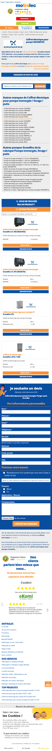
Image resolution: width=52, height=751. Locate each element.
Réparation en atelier (8, 645)
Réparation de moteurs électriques (13, 681)
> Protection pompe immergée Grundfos (16, 186)
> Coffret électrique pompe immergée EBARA (17, 115)
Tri (7, 491)
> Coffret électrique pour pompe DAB (15, 112)
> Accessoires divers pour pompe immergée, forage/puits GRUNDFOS (26, 173)
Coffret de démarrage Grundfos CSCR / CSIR (16, 693)
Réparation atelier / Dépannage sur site (14, 674)
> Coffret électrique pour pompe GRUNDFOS (17, 183)
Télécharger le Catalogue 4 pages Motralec (15, 665)
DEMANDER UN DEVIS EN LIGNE (26, 74)
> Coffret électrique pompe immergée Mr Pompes (19, 131)
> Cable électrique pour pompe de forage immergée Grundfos (23, 179)
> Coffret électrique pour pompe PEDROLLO (17, 136)
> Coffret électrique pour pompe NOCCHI (16, 133)
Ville (3, 459)
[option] (26, 612)
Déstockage (5, 636)
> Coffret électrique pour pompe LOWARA (16, 129)
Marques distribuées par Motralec (12, 652)
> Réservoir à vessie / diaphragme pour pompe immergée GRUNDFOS (26, 190)
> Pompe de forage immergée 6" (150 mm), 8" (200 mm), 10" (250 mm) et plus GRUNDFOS (26, 166)
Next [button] (47, 610)
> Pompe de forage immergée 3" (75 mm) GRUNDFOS (21, 158)
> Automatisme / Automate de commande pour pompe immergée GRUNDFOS (23, 176)
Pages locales (6, 649)
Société (3, 2)
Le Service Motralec (8, 668)
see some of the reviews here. (26, 592)
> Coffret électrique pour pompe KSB (15, 125)
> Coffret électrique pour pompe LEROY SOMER (18, 127)
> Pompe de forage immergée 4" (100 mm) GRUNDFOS (21, 160)
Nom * (4, 408)
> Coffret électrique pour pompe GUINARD (17, 121)
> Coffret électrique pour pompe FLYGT (15, 117)
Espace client (9, 2)
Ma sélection (18, 2)
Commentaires (8, 502)
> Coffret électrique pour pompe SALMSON (17, 140)
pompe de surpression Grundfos (37, 66)
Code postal (7, 453)
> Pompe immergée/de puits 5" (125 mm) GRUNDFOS (20, 162)
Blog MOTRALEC (7, 639)
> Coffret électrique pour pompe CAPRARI (16, 110)
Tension (5, 486)
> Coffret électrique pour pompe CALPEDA (16, 108)
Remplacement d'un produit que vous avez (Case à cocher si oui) (27, 474)
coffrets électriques (29, 52)
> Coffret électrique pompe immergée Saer (16, 138)
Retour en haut (48, 685)
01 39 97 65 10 (27, 28)
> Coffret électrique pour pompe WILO (15, 142)
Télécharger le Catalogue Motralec (13, 662)
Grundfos (14, 537)
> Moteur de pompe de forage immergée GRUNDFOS (20, 169)
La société (5, 627)
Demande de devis (26, 249)
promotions (24, 19)
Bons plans (25, 23)
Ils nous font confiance (9, 630)
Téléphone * (7, 429)
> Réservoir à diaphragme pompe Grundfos (17, 188)
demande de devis (43, 28)
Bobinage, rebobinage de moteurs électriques (16, 684)
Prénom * (6, 415)
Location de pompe (8, 671)
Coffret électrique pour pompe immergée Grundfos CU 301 (20, 700)
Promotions (5, 633)
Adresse (5, 446)
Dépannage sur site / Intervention (12, 642)
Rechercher (40, 86)
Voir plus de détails (41, 68)
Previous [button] (1, 604)
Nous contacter (7, 655)
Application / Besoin (11, 495)
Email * (5, 422)
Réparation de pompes (9, 677)
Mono (8, 489)
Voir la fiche (24, 245)
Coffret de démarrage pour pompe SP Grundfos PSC (19, 697)
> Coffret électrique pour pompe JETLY (15, 123)
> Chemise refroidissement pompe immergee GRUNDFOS (22, 181)
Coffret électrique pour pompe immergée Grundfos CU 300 (20, 690)
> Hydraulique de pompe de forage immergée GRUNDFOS (22, 171)
